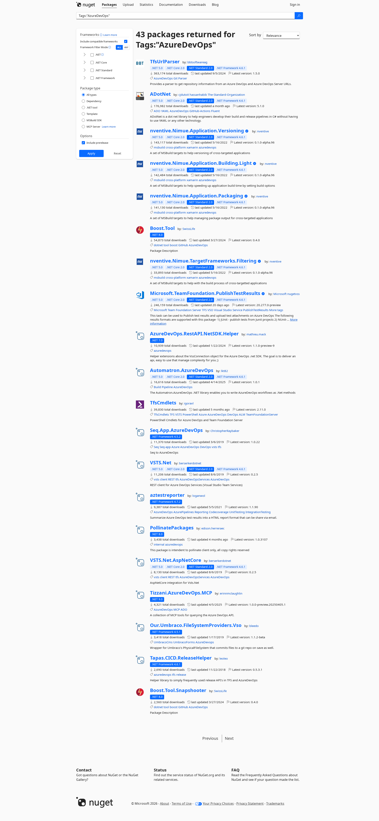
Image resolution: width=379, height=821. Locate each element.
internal (159, 544)
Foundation (184, 310)
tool (166, 245)
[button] (101, 34)
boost (173, 245)
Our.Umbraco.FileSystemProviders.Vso (196, 625)
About (164, 803)
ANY (126, 47)
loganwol (198, 496)
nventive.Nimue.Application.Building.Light (201, 163)
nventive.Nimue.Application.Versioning (197, 130)
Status (160, 770)
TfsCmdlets (163, 402)
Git (175, 78)
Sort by (255, 34)
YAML (165, 111)
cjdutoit (184, 95)
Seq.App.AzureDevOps (176, 430)
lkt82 (224, 371)
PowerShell (190, 414)
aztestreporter (167, 495)
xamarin (192, 147)
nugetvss (293, 294)
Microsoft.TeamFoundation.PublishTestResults (205, 293)
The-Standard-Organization (226, 95)
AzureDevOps (163, 78)
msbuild (159, 147)
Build (157, 387)
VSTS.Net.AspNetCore (175, 560)
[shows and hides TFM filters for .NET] (84, 55)
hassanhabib (199, 95)
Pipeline (167, 387)
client (163, 479)
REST (171, 479)
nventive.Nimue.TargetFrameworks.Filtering (203, 261)
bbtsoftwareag (197, 62)
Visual (218, 310)
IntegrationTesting (258, 512)
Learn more (110, 35)
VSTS (178, 414)
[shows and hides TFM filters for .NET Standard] (84, 70)
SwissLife (188, 229)
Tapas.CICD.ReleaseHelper (181, 658)
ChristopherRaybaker (224, 431)
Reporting (201, 512)
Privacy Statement (250, 803)
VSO (210, 310)
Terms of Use (182, 803)
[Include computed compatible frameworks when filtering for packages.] (126, 41)
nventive (263, 131)
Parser (182, 78)
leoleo (223, 658)
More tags (276, 310)
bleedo (254, 626)
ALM (242, 414)
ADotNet (160, 94)
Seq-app (165, 447)
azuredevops (207, 147)
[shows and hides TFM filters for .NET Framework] (84, 78)
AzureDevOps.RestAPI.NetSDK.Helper (194, 333)
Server (196, 310)
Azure (203, 414)
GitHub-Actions (199, 111)
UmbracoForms (184, 642)
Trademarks (275, 803)
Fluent (215, 111)
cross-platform (176, 147)
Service (237, 310)
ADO (157, 111)
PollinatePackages (172, 527)
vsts (214, 447)
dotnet (158, 245)
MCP (176, 609)
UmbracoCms (163, 642)
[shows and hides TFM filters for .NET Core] (84, 62)
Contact (84, 770)
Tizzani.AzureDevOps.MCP (181, 593)
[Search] (299, 15)
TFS (204, 310)
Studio (227, 310)
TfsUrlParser (165, 61)
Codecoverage (218, 512)
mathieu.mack (256, 334)
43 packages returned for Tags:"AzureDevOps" (185, 39)
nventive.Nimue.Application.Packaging (196, 195)
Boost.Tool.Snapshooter (178, 690)
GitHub (183, 245)
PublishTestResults (255, 310)
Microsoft (280, 294)
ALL (119, 47)
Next (229, 738)
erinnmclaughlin (231, 593)
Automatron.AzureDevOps (181, 370)
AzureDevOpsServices (195, 479)
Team (171, 310)
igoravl (189, 403)
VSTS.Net (160, 462)
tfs (219, 447)
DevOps (232, 414)
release (181, 675)
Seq (156, 447)
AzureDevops (205, 642)
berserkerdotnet (190, 463)
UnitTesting (237, 512)
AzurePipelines (183, 512)
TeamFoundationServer (262, 414)
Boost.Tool (162, 228)
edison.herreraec (212, 528)
